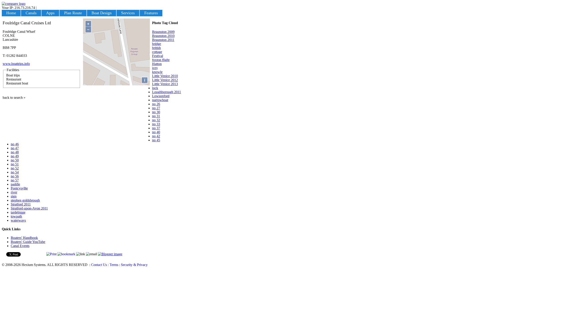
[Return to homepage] (13, 4)
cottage (157, 52)
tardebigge (18, 212)
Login (41, 8)
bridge (156, 44)
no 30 (156, 112)
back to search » (14, 97)
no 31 (156, 116)
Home (11, 13)
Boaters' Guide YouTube (28, 242)
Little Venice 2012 (165, 80)
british (156, 48)
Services (128, 13)
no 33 (156, 124)
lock (155, 88)
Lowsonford (160, 96)
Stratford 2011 (21, 204)
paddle (15, 184)
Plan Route (73, 13)
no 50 (15, 160)
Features (151, 13)
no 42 (156, 136)
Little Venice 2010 (165, 76)
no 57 (15, 180)
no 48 (15, 152)
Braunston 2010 (163, 36)
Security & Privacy (134, 265)
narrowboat (160, 100)
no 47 (15, 148)
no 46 (15, 144)
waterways (18, 220)
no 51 (15, 164)
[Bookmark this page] (66, 254)
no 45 (156, 140)
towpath (16, 216)
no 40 (156, 132)
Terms (114, 265)
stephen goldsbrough (25, 200)
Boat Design (102, 13)
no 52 (15, 168)
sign (13, 196)
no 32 (156, 120)
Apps (50, 13)
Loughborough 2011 (166, 92)
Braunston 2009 (163, 32)
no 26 (156, 104)
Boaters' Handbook (24, 238)
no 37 (156, 128)
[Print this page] (51, 254)
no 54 (15, 172)
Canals (31, 13)
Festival (157, 56)
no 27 (156, 108)
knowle (157, 72)
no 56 (15, 176)
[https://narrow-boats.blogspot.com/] (110, 254)
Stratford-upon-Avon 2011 (29, 208)
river (14, 192)
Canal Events (20, 246)
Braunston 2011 (163, 40)
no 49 (15, 156)
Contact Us (99, 265)
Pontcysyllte (19, 188)
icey (155, 68)
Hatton (157, 64)
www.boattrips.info (16, 64)
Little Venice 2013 (165, 84)
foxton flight (160, 60)
